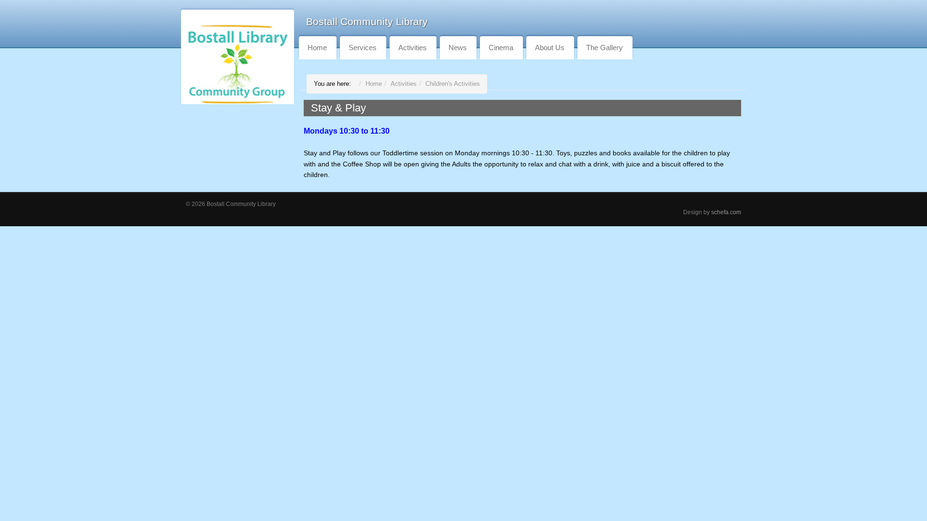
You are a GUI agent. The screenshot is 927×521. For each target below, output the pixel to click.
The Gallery (604, 47)
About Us (549, 47)
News (458, 47)
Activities (412, 47)
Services (363, 47)
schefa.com (726, 212)
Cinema (501, 47)
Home (317, 47)
